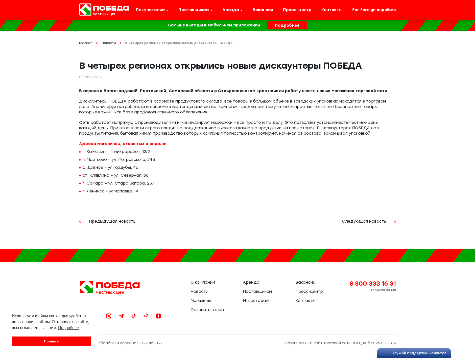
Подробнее (287, 25)
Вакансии (263, 9)
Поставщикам (257, 291)
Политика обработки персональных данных (121, 343)
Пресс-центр (297, 9)
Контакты (331, 9)
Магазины (200, 300)
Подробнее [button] (68, 328)
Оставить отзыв (207, 309)
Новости (199, 291)
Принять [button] (51, 341)
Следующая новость (364, 221)
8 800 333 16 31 (373, 283)
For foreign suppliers (374, 9)
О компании (202, 282)
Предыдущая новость (112, 221)
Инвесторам (256, 300)
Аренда (251, 282)
